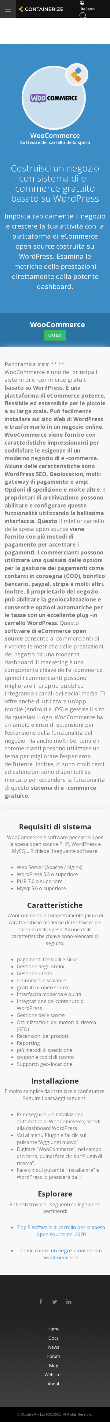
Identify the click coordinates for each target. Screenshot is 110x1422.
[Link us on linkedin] (69, 1302)
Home (53, 1329)
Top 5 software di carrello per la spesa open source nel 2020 (61, 1231)
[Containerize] (40, 9)
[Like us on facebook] (41, 1302)
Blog (53, 1365)
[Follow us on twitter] (55, 1302)
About (54, 1384)
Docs (53, 1338)
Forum (53, 1356)
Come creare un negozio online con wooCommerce (61, 1254)
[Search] (83, 15)
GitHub (55, 335)
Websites (54, 1374)
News (53, 1347)
